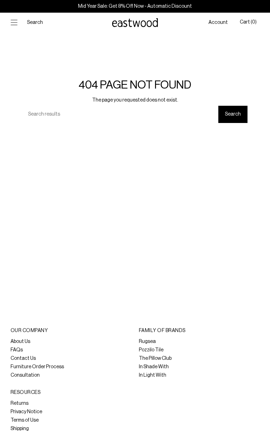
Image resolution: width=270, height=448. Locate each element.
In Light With (152, 375)
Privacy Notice (26, 411)
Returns (19, 403)
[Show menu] (14, 22)
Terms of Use (25, 420)
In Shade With (154, 366)
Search (233, 114)
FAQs (17, 350)
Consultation (25, 375)
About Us (20, 341)
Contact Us (23, 358)
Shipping (20, 428)
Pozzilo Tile (151, 350)
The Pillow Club (155, 358)
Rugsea (147, 341)
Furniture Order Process (37, 366)
